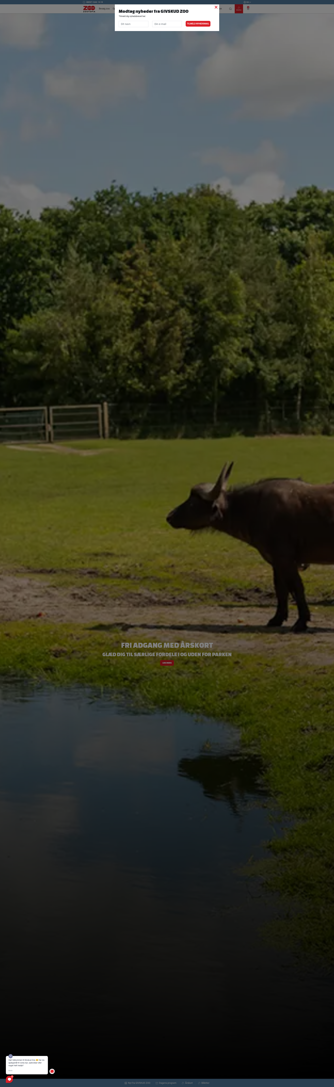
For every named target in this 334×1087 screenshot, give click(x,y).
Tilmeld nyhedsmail (198, 23)
